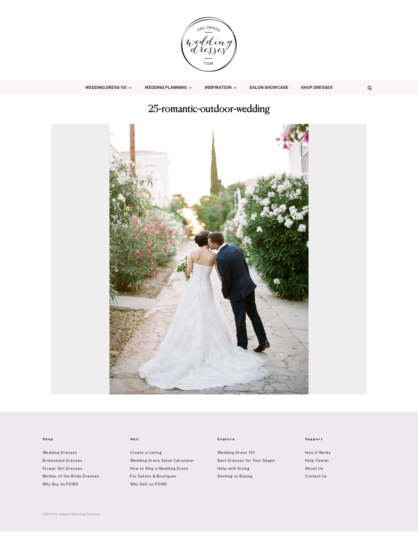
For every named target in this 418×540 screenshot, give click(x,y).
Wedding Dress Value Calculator (162, 460)
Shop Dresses (317, 87)
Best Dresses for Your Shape (246, 460)
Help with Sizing (234, 468)
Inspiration (218, 87)
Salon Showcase (268, 87)
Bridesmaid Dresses (62, 460)
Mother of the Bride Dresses (71, 476)
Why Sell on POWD (148, 484)
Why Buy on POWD (60, 484)
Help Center (317, 460)
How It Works (318, 452)
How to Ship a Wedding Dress (159, 468)
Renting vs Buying (235, 476)
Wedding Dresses (60, 452)
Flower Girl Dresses (62, 468)
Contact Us (316, 476)
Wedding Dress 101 (106, 87)
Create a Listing (146, 452)
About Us (314, 468)
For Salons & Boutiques (153, 476)
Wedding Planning (166, 87)
